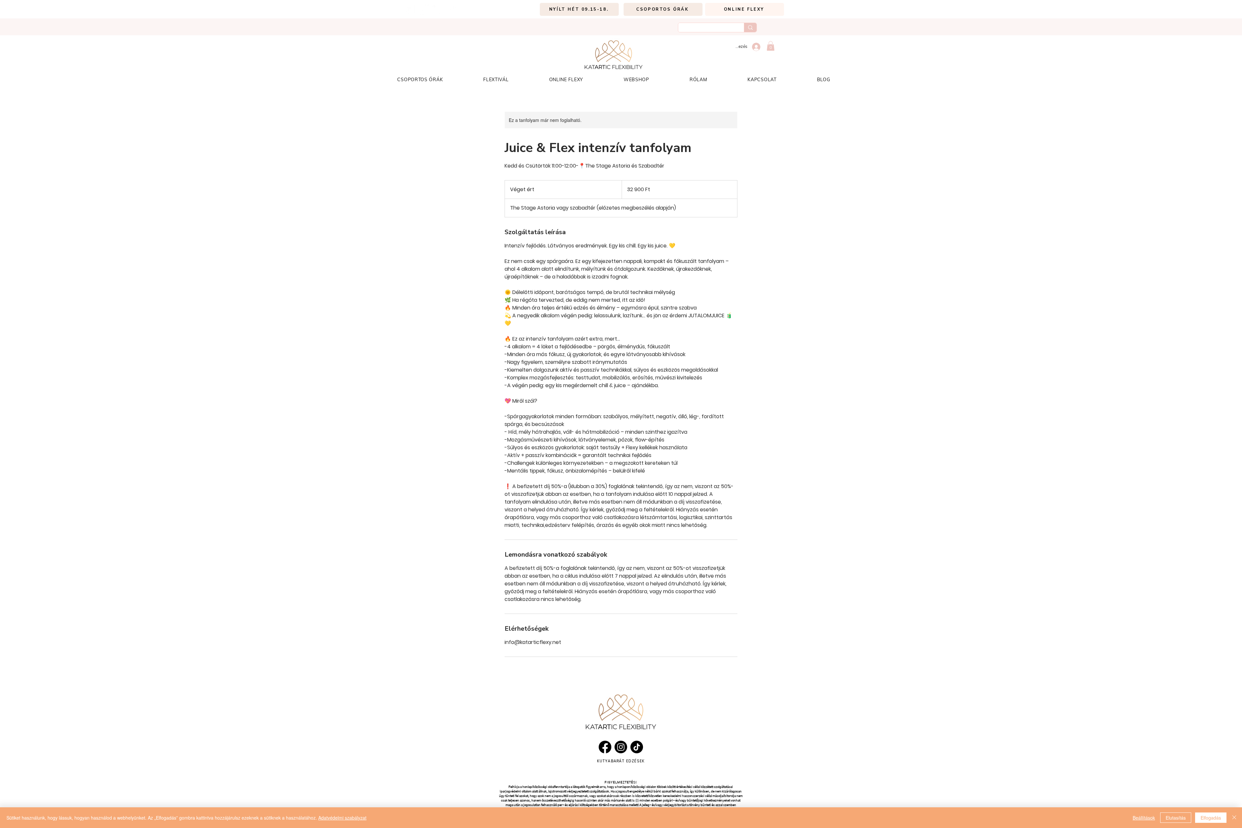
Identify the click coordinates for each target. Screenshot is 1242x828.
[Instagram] (410, 9)
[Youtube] (451, 9)
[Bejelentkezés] (756, 47)
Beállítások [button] (1144, 817)
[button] (771, 46)
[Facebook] (437, 9)
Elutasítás (1176, 817)
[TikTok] (424, 9)
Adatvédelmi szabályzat (342, 817)
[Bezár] (1234, 817)
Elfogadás (1211, 817)
